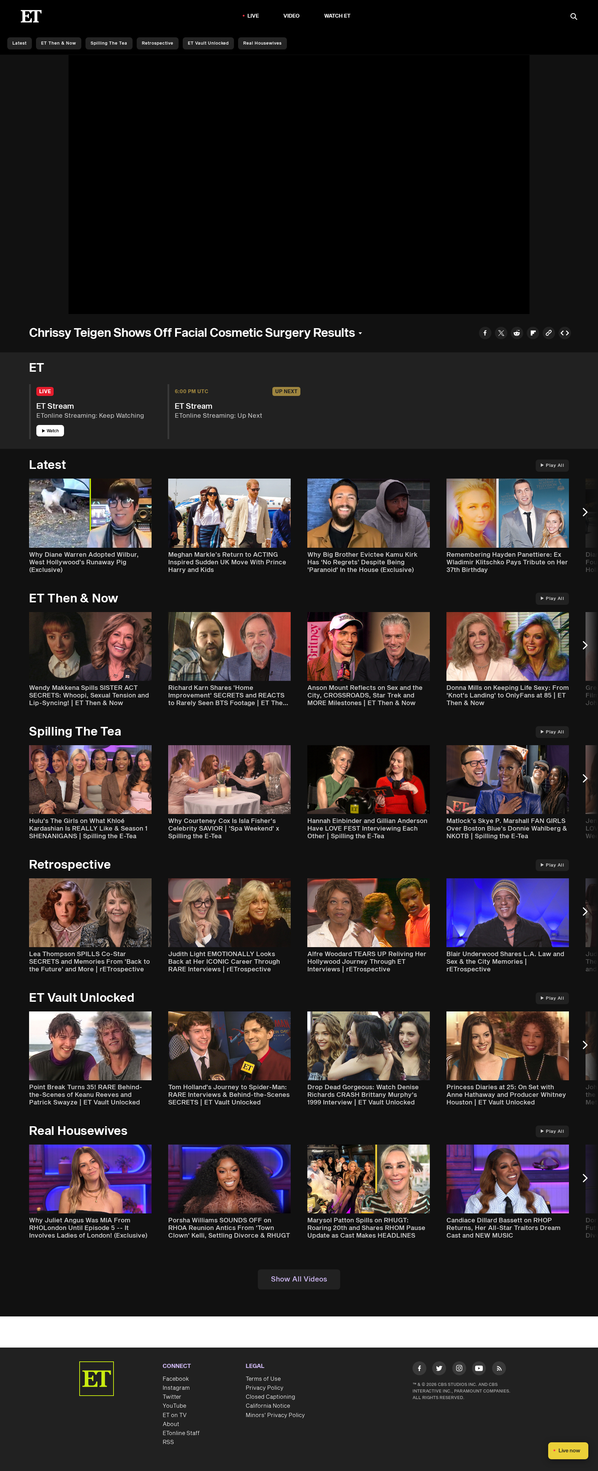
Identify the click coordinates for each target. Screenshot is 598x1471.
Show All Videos (299, 1279)
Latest (19, 43)
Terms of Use (263, 1379)
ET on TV (175, 1415)
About (171, 1424)
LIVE (253, 16)
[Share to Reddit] (517, 334)
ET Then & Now (58, 43)
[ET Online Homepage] (31, 16)
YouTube (174, 1406)
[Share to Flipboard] (533, 334)
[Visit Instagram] (459, 1369)
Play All (555, 465)
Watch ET (337, 16)
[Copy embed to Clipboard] (565, 334)
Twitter (172, 1397)
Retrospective (157, 43)
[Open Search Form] (573, 17)
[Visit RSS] (499, 1369)
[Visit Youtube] (479, 1368)
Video (291, 16)
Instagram (176, 1388)
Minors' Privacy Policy (275, 1415)
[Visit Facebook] (419, 1369)
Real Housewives (262, 43)
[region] (299, 184)
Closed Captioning (270, 1397)
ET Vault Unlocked (208, 43)
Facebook (176, 1379)
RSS (168, 1442)
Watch (53, 431)
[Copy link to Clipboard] (549, 334)
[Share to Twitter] (501, 334)
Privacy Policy (264, 1388)
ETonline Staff (181, 1433)
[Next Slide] (588, 515)
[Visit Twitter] (439, 1369)
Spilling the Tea (109, 43)
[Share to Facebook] (485, 334)
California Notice (268, 1406)
